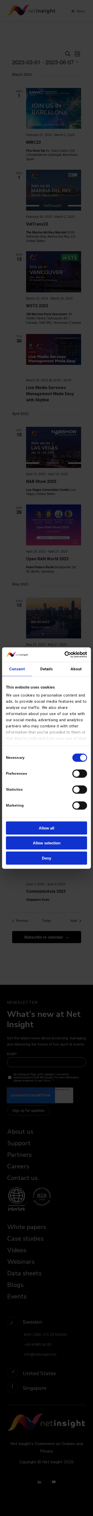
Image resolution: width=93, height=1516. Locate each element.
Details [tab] (46, 668)
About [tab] (76, 668)
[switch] (79, 773)
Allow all (46, 828)
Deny (46, 858)
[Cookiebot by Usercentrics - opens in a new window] (65, 654)
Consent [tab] (17, 668)
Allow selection (46, 843)
